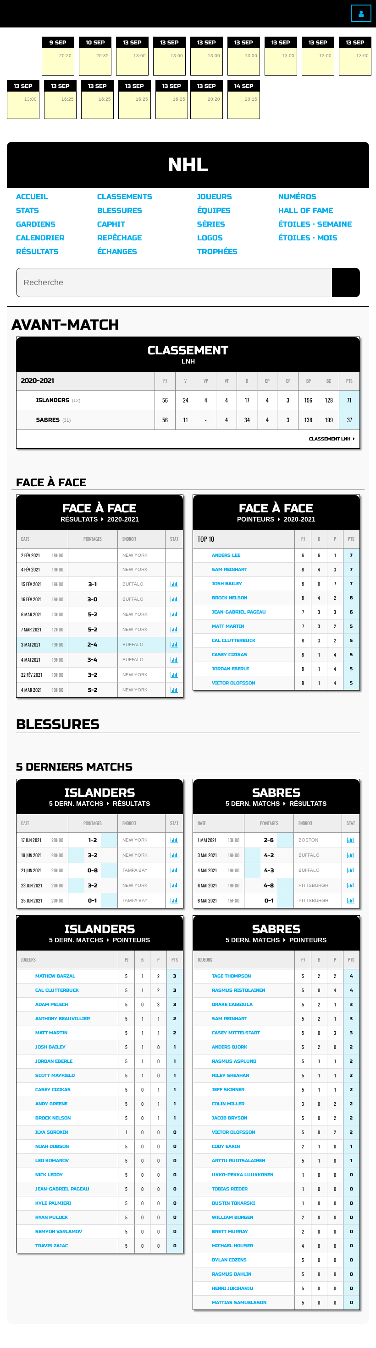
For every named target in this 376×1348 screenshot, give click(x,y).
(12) (76, 400)
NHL (188, 165)
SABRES (48, 420)
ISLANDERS (52, 400)
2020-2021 (37, 381)
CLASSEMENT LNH (331, 439)
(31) (66, 420)
